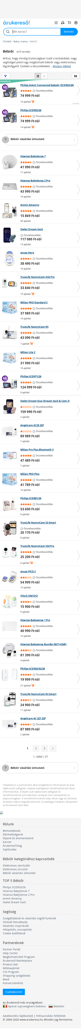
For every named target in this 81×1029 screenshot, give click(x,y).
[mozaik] (44, 76)
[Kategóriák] (56, 23)
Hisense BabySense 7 (16, 891)
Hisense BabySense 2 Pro (18, 894)
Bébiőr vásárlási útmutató (27, 139)
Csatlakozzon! (13, 992)
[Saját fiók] (76, 23)
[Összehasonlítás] (63, 23)
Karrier (7, 842)
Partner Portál (11, 949)
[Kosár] (69, 23)
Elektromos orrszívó (15, 869)
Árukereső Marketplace (17, 960)
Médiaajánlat (11, 968)
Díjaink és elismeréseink (18, 838)
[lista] (38, 76)
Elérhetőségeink (13, 834)
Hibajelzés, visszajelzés (17, 929)
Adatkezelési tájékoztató (18, 1016)
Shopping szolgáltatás (17, 975)
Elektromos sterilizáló (16, 865)
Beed (6, 979)
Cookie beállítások (14, 933)
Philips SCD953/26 (14, 887)
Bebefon (59, 1006)
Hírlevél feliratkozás (15, 922)
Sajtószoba (9, 849)
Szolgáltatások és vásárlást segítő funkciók (29, 918)
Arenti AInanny (12, 898)
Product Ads (10, 964)
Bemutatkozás (12, 830)
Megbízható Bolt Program (19, 957)
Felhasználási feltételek (51, 1016)
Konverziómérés (13, 983)
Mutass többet (62, 66)
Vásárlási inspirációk (16, 926)
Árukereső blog (12, 845)
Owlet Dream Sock (14, 902)
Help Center (10, 953)
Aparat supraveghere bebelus (27, 1006)
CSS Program (11, 972)
